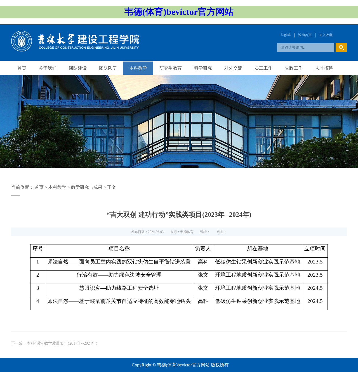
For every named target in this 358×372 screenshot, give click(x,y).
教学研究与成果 (86, 187)
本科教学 (138, 68)
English (286, 35)
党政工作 (294, 68)
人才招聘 (324, 68)
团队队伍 (108, 68)
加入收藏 (326, 35)
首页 (21, 68)
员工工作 (263, 68)
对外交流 (233, 68)
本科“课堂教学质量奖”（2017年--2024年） (63, 343)
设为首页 (305, 35)
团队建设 (78, 68)
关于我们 (47, 68)
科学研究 (203, 68)
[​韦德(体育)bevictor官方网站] (75, 50)
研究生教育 (170, 68)
